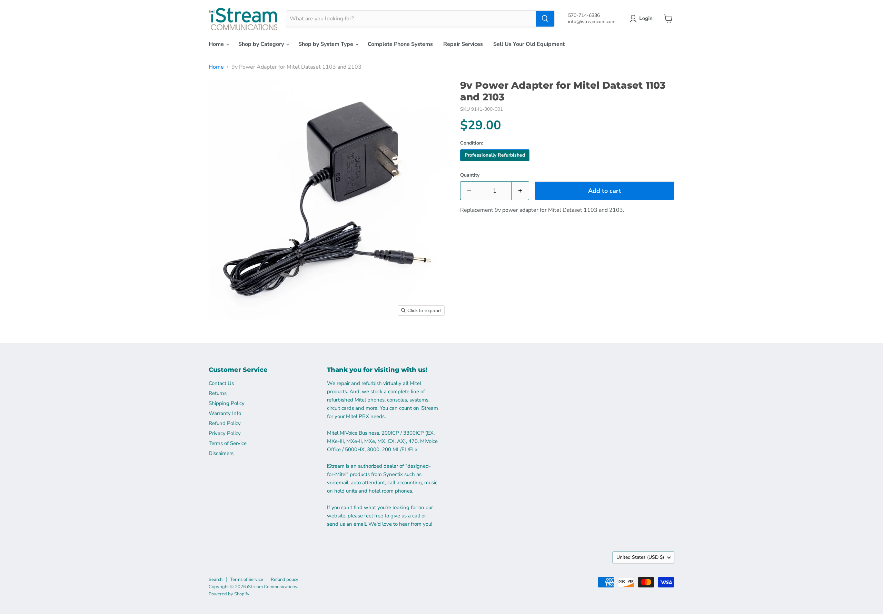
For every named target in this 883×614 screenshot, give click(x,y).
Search (215, 579)
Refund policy (284, 579)
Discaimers (221, 453)
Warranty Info (225, 413)
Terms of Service (228, 443)
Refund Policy (225, 423)
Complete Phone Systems (400, 44)
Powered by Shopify (229, 594)
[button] (642, 18)
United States (640, 557)
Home (217, 44)
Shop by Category (261, 44)
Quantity (469, 175)
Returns (218, 393)
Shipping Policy (227, 403)
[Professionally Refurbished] (495, 163)
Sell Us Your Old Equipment (529, 44)
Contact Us (221, 383)
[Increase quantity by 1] (520, 190)
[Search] (545, 19)
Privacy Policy (225, 433)
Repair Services (463, 44)
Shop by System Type (326, 44)
